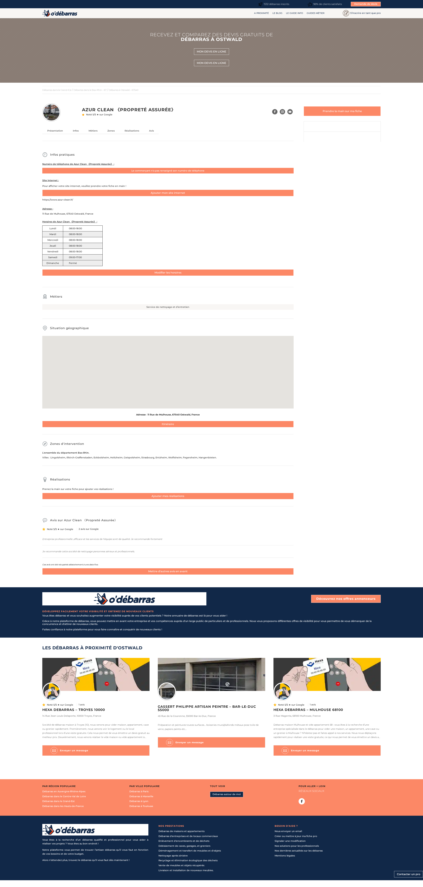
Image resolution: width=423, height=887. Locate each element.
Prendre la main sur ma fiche (342, 111)
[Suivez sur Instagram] (282, 111)
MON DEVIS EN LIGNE (211, 51)
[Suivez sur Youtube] (290, 111)
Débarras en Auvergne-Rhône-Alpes (63, 791)
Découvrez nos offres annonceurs (346, 599)
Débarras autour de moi (226, 794)
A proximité (261, 13)
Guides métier (315, 13)
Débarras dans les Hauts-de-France (63, 806)
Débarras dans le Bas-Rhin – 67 (90, 90)
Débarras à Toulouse (141, 806)
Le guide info (294, 13)
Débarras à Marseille (141, 796)
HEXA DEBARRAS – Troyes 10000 (73, 710)
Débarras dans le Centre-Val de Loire (64, 796)
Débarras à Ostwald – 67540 (123, 90)
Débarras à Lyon (138, 801)
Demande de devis (365, 3)
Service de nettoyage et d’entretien (167, 307)
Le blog (277, 13)
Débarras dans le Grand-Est (56, 90)
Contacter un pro (408, 874)
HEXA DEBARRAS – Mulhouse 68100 (308, 710)
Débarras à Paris (139, 791)
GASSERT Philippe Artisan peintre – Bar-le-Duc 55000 (207, 708)
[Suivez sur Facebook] (275, 111)
